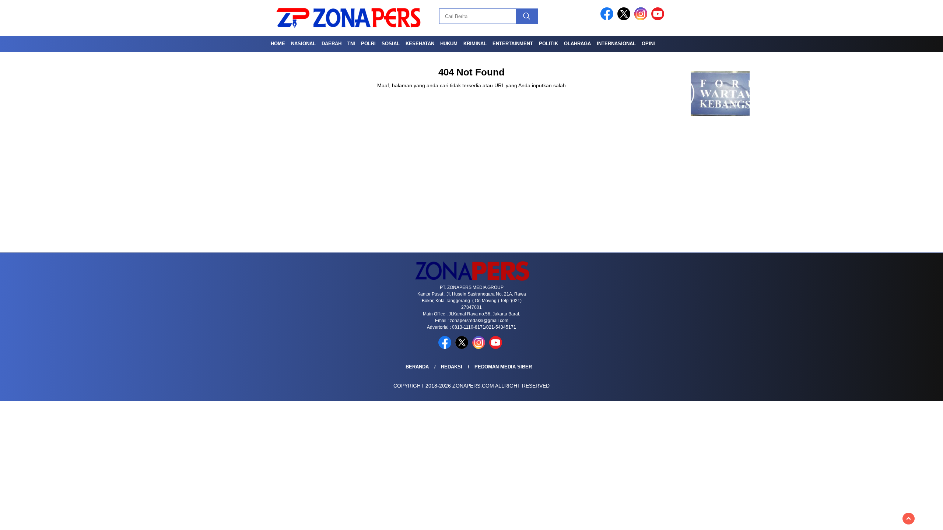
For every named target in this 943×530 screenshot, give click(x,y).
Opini (648, 43)
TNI (351, 43)
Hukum (449, 43)
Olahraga (577, 43)
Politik (548, 43)
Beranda (417, 367)
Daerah (331, 43)
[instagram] (642, 18)
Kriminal (475, 43)
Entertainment (512, 43)
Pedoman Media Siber (503, 367)
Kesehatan (420, 43)
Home (278, 43)
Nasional (303, 43)
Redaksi (451, 367)
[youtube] (659, 18)
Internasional (616, 43)
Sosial (391, 43)
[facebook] (608, 18)
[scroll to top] (908, 518)
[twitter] (625, 18)
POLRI (368, 43)
